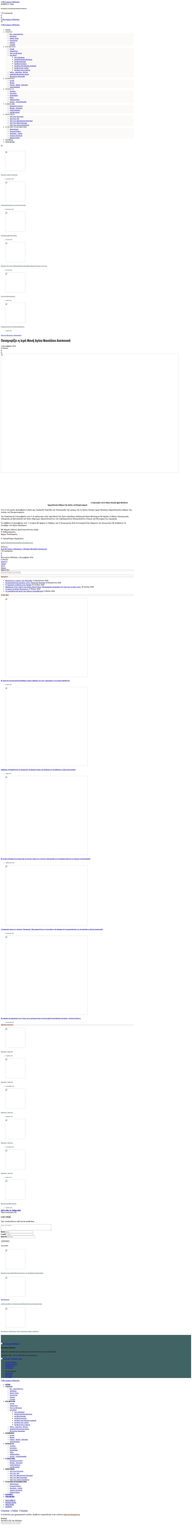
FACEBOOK (9, 1373)
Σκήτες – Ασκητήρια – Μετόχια (19, 1427)
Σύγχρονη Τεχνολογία (16, 1490)
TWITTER (8, 1375)
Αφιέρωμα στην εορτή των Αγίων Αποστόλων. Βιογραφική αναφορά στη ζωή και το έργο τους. (43, 587)
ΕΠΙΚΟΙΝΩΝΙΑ (9, 1497)
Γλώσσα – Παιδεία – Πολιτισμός (19, 1440)
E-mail (3, 1234)
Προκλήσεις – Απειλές (16, 1488)
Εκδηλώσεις (13, 1391)
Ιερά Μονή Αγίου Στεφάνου (22, 1425)
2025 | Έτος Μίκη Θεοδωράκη (18, 1478)
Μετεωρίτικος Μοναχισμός (17, 1431)
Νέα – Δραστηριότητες (16, 1389)
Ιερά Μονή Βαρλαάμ (20, 1416)
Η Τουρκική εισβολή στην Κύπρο (18, 585)
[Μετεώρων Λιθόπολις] (10, 2)
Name (3, 1232)
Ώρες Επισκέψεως (19, 1412)
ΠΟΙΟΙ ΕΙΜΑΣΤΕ (11, 1362)
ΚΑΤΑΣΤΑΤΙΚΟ (10, 1366)
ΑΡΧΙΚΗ (7, 1384)
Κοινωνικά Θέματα (15, 1486)
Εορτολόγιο (13, 1448)
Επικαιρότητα (17, 335)
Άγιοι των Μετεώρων (7, 335)
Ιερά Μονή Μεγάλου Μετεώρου (23, 1414)
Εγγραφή (12, 1399)
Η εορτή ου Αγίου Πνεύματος (16, 589)
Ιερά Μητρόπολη (15, 1467)
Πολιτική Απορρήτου (71, 1515)
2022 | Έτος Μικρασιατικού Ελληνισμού (21, 1475)
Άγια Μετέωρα (5, 1299)
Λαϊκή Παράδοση (15, 1442)
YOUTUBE (8, 1377)
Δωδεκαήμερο (14, 1450)
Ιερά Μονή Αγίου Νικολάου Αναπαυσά (25, 1420)
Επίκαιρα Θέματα (15, 1492)
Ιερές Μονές (13, 1410)
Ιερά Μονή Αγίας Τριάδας (21, 1423)
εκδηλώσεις (17, 549)
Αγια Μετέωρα (6, 549)
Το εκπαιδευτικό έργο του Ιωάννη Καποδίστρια (24, 591)
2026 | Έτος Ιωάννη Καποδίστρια (19, 1480)
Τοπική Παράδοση (15, 1465)
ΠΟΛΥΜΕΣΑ (9, 1494)
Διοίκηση (12, 1397)
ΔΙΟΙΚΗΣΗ (9, 1368)
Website (4, 1237)
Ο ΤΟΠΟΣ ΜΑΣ (10, 1458)
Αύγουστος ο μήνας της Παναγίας (19, 581)
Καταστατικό (13, 1395)
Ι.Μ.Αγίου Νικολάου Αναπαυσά (35, 549)
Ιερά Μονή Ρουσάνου (20, 1418)
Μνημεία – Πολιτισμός (16, 1463)
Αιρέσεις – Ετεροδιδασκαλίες (18, 1456)
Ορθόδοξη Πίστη (15, 1454)
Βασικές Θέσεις (14, 1393)
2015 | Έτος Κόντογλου (16, 1471)
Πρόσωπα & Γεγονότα (16, 1461)
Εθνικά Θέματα (14, 1484)
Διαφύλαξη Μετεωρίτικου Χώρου (19, 1429)
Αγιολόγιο (13, 1446)
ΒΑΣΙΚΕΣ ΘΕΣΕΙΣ (11, 1364)
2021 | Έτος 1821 (14, 1473)
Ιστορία (12, 1404)
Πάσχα (11, 1452)
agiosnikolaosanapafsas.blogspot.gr (17, 543)
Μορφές (12, 1437)
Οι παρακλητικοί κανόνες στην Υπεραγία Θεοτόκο (25, 583)
